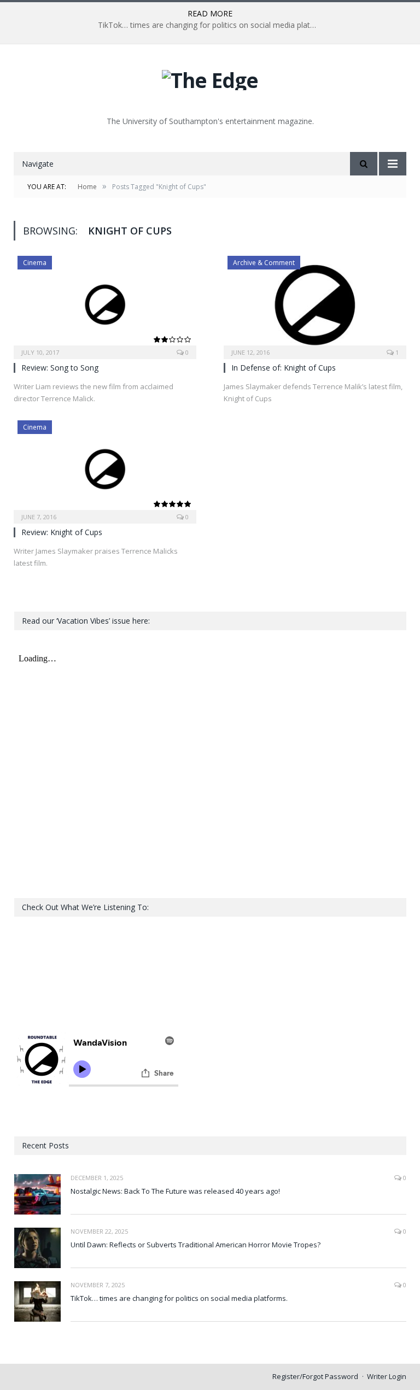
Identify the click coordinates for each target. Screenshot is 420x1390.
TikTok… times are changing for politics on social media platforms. (210, 25)
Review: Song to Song (59, 367)
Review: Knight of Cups (61, 532)
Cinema (34, 262)
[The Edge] (210, 77)
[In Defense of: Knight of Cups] (315, 304)
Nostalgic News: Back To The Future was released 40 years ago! (175, 1191)
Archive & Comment (264, 262)
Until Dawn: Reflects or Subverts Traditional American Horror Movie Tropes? (195, 1245)
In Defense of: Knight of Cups (283, 367)
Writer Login (386, 1376)
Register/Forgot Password (315, 1376)
